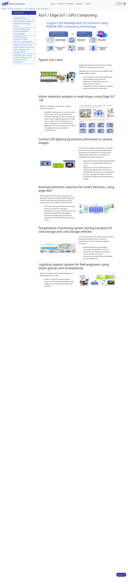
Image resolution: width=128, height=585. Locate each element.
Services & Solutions (15, 9)
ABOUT (53, 4)
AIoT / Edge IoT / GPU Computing (36, 9)
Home (3, 9)
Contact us (121, 575)
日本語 (119, 4)
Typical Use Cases (20, 18)
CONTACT (88, 4)
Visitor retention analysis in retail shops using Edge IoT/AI (23, 23)
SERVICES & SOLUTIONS (65, 4)
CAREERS (79, 4)
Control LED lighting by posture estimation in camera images (22, 31)
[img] (125, 4)
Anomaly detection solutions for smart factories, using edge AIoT (23, 39)
